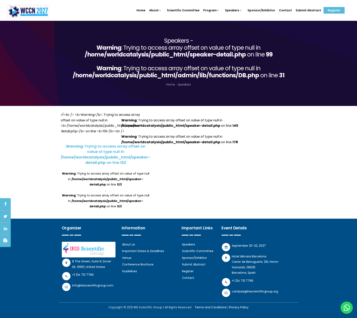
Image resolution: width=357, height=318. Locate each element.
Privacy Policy (239, 307)
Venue (126, 258)
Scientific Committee (183, 10)
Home (141, 10)
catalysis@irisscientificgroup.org (255, 291)
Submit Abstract (308, 10)
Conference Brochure (138, 264)
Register (334, 10)
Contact (285, 10)
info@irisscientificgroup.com (92, 285)
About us (128, 244)
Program (210, 10)
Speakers (232, 10)
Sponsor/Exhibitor (261, 10)
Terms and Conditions (211, 307)
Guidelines (129, 271)
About (154, 10)
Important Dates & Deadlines (143, 251)
